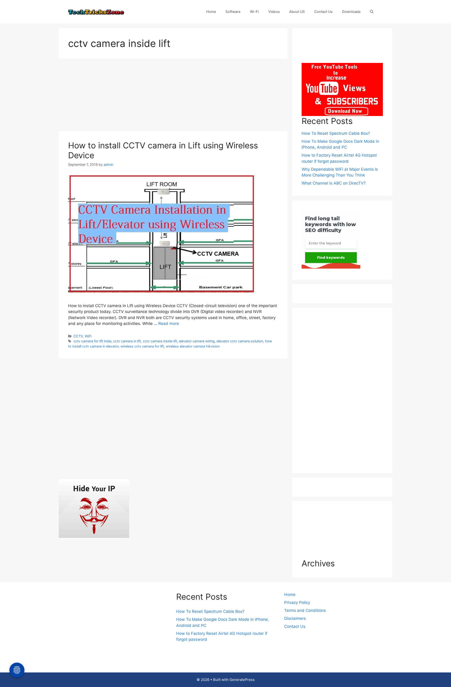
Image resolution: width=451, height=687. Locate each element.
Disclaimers (295, 618)
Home (211, 11)
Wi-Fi (254, 11)
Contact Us (323, 11)
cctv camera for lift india (92, 341)
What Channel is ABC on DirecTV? (334, 183)
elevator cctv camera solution (240, 341)
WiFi (88, 336)
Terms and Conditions (305, 610)
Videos (274, 11)
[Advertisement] (173, 96)
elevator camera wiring (197, 341)
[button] (371, 12)
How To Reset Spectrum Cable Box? (336, 133)
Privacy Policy (297, 602)
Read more (168, 323)
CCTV (78, 336)
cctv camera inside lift (160, 341)
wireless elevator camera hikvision (193, 346)
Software (233, 11)
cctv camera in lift (127, 341)
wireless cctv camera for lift (142, 346)
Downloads (351, 11)
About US (297, 11)
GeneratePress (242, 679)
